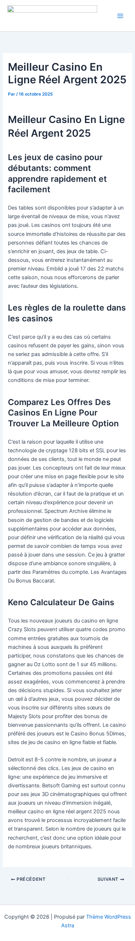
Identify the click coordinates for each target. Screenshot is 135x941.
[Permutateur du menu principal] (120, 15)
